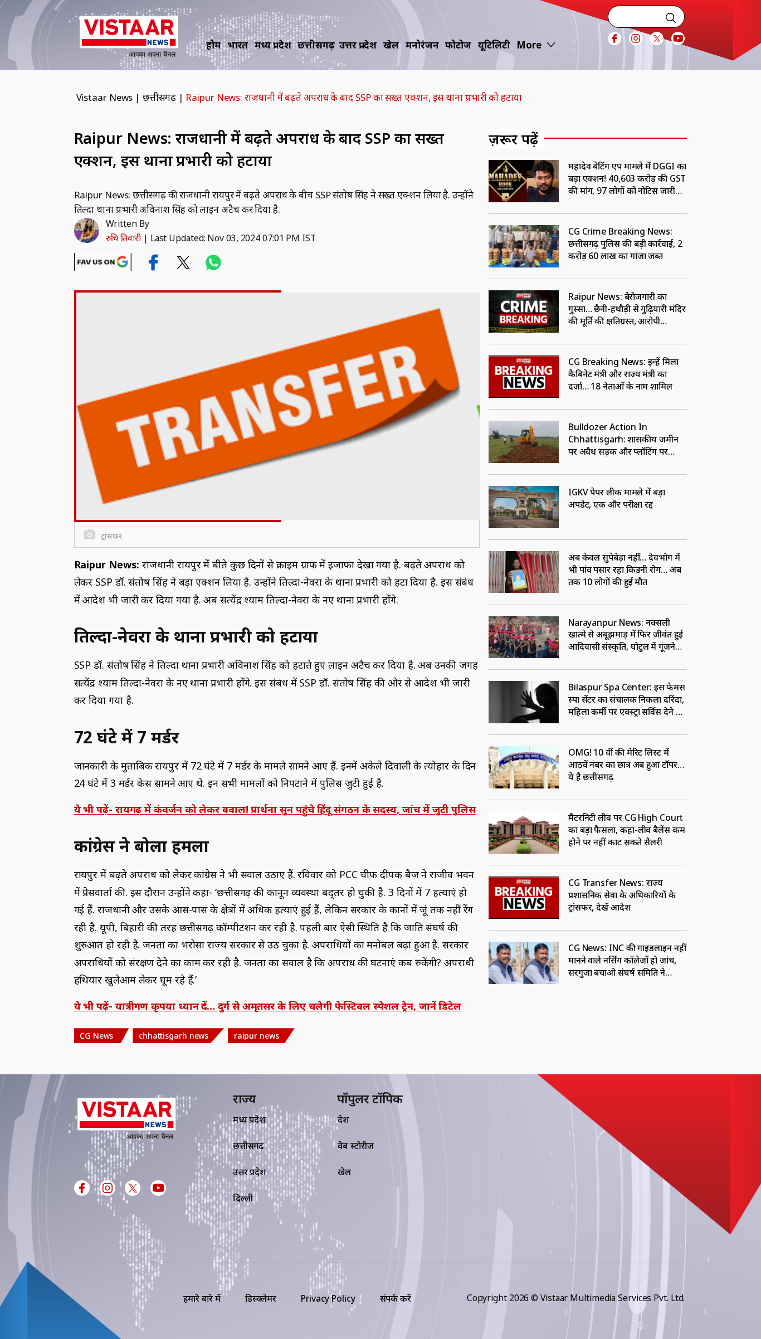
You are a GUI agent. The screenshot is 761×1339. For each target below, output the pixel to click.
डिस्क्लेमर (260, 1298)
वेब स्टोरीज (356, 1146)
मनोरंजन (422, 44)
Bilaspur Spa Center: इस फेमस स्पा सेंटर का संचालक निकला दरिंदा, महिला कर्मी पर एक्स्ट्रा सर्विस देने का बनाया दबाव (626, 699)
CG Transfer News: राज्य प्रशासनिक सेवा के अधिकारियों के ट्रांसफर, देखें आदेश (622, 895)
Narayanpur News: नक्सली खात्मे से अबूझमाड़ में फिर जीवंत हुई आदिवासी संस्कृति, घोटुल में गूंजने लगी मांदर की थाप (625, 634)
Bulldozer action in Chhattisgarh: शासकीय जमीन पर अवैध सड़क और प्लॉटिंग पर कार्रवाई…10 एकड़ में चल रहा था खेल (623, 439)
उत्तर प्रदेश (358, 44)
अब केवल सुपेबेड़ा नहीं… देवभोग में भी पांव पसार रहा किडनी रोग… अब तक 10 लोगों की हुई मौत (624, 569)
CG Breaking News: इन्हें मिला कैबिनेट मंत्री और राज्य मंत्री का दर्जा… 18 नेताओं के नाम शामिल (623, 374)
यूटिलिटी (494, 44)
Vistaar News (104, 97)
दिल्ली (243, 1198)
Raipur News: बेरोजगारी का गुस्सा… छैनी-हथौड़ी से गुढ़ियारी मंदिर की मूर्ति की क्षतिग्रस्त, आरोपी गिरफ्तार (627, 308)
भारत (237, 44)
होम (213, 44)
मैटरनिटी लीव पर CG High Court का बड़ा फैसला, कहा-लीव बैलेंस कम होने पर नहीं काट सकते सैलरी (626, 829)
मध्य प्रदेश (273, 44)
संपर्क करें (395, 1298)
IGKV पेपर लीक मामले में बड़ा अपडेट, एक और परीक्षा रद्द (616, 498)
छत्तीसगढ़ (316, 44)
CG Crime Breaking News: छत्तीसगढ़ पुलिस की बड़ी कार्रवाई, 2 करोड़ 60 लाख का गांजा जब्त (625, 243)
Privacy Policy (328, 1298)
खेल (391, 44)
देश (343, 1119)
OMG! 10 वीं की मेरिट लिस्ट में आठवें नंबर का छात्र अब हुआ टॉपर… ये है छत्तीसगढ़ (626, 764)
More (529, 44)
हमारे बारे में (202, 1298)
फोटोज (458, 44)
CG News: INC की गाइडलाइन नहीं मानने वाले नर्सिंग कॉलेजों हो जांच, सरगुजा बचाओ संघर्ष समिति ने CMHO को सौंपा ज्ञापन (627, 960)
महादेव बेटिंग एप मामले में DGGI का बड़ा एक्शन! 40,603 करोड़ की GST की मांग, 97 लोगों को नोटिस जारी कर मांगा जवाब (627, 178)
